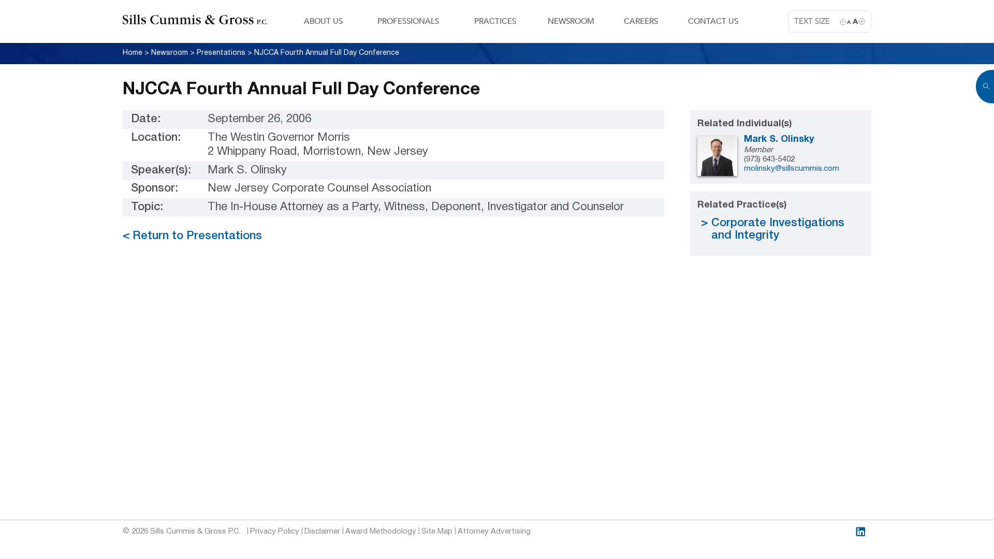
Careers (641, 21)
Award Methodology (380, 531)
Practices (495, 21)
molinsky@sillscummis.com (791, 168)
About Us (323, 21)
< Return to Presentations (192, 236)
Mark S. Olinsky (779, 139)
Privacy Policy (274, 531)
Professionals (408, 21)
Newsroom (571, 21)
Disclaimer (322, 531)
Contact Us (713, 21)
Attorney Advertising (494, 531)
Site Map (436, 531)
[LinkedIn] (860, 531)
